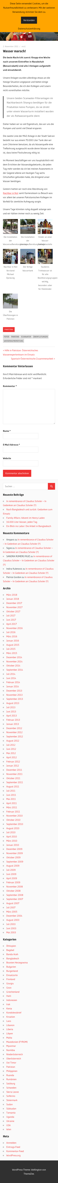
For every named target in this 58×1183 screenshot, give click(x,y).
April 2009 (11, 878)
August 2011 (12, 786)
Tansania (10, 1112)
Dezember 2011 (14, 769)
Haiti (8, 995)
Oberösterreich (13, 1058)
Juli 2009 (10, 869)
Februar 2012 (13, 761)
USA (8, 1125)
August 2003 (12, 919)
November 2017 (14, 607)
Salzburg (10, 1083)
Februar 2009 (13, 882)
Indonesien (11, 1000)
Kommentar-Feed (15, 1151)
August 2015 (12, 644)
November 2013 (14, 694)
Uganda (10, 1116)
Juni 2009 (11, 874)
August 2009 (12, 865)
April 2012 (11, 757)
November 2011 (14, 774)
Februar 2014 (13, 682)
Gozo (8, 987)
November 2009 (14, 853)
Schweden (11, 1087)
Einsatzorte (12, 975)
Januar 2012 (12, 765)
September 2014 (14, 669)
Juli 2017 (10, 615)
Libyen (9, 1033)
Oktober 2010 (13, 819)
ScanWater (26, 337)
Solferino (10, 1095)
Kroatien (10, 1016)
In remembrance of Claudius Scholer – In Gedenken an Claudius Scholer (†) (28, 560)
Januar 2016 (12, 640)
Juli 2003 (10, 924)
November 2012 (14, 732)
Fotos (6, 337)
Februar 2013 (13, 719)
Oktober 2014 (13, 665)
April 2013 (11, 715)
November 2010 (14, 815)
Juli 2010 (10, 832)
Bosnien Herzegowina (17, 962)
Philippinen (11, 1070)
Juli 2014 (10, 673)
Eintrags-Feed (13, 1146)
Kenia (9, 1008)
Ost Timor (11, 1062)
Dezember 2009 (14, 848)
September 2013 (14, 698)
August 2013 (12, 703)
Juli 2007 (10, 907)
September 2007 (14, 899)
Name (7, 430)
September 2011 (14, 782)
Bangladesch (12, 958)
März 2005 (11, 911)
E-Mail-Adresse (11, 444)
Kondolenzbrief (13, 1012)
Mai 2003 (11, 932)
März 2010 (11, 840)
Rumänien (11, 1079)
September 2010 (14, 824)
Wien (8, 1129)
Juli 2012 (10, 744)
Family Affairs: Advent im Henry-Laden (25, 517)
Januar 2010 (12, 844)
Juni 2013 (11, 711)
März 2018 (11, 594)
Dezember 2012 (14, 728)
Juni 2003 (11, 928)
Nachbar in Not (10, 193)
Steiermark (11, 1100)
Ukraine (10, 1121)
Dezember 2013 (14, 690)
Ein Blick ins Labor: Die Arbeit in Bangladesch (28, 526)
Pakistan (9, 329)
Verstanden (29, 20)
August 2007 (12, 903)
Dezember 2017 (14, 603)
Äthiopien (11, 945)
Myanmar (11, 1045)
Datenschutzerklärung (29, 28)
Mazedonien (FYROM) (17, 1041)
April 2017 (11, 623)
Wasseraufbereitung (13, 341)
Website (7, 458)
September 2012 (14, 736)
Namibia (10, 1050)
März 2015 (11, 653)
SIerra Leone (12, 1091)
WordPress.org (13, 1155)
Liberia (9, 1029)
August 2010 (12, 828)
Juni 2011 (11, 794)
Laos (8, 1020)
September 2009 (14, 861)
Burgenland (12, 970)
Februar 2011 (13, 811)
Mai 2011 (11, 798)
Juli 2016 (10, 632)
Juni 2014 (11, 678)
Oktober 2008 (13, 890)
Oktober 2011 (13, 778)
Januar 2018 (12, 598)
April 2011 (11, 803)
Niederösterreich (14, 1054)
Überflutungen (40, 337)
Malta (9, 1037)
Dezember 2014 (14, 657)
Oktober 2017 (13, 611)
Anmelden (11, 1142)
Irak (8, 1004)
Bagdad (10, 950)
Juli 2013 (10, 707)
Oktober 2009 (13, 857)
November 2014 (14, 661)
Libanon (10, 1025)
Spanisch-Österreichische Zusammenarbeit (32, 358)
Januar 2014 (12, 686)
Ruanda (10, 1075)
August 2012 (12, 740)
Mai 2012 (11, 753)
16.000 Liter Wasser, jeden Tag (21, 521)
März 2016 (11, 636)
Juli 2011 (10, 790)
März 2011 (11, 807)
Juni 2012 (11, 748)
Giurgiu (10, 983)
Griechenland (12, 991)
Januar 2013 (12, 723)
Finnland (10, 979)
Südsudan (11, 1108)
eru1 (23, 46)
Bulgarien (11, 966)
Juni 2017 (11, 619)
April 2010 (11, 836)
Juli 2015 (10, 648)
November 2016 (14, 628)
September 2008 (14, 894)
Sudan (9, 1104)
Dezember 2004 (14, 915)
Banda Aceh (12, 954)
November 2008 (14, 886)
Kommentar (10, 386)
